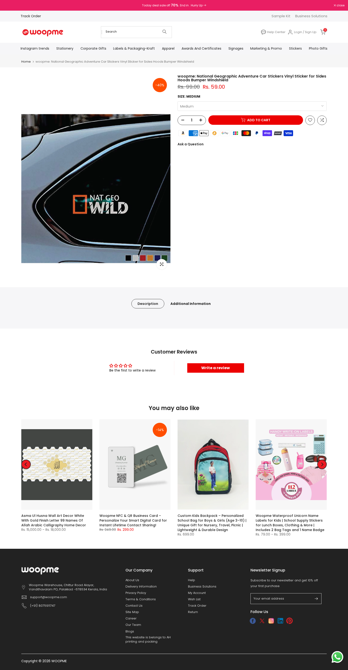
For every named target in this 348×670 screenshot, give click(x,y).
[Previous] (26, 464)
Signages (235, 48)
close (10, 5)
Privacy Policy (135, 593)
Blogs (129, 631)
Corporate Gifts (93, 48)
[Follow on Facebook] (253, 621)
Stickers (295, 48)
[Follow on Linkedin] (280, 621)
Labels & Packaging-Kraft (134, 48)
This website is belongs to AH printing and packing (148, 639)
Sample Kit (281, 15)
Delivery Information (141, 586)
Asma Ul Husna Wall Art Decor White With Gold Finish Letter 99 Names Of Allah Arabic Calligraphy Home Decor (53, 520)
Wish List (194, 599)
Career (131, 618)
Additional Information (190, 303)
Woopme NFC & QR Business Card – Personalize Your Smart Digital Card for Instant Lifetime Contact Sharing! (133, 520)
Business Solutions (311, 15)
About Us (132, 580)
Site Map (132, 612)
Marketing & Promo (266, 48)
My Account (197, 593)
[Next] (322, 464)
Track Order (31, 15)
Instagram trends (35, 48)
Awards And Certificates (201, 48)
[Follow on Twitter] (262, 621)
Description (148, 303)
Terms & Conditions (140, 599)
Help (191, 580)
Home (26, 61)
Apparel (168, 48)
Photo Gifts (318, 48)
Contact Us (134, 606)
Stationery (64, 48)
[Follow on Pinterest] (290, 621)
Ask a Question (191, 144)
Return (193, 612)
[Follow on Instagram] (271, 621)
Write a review (215, 368)
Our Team (133, 625)
